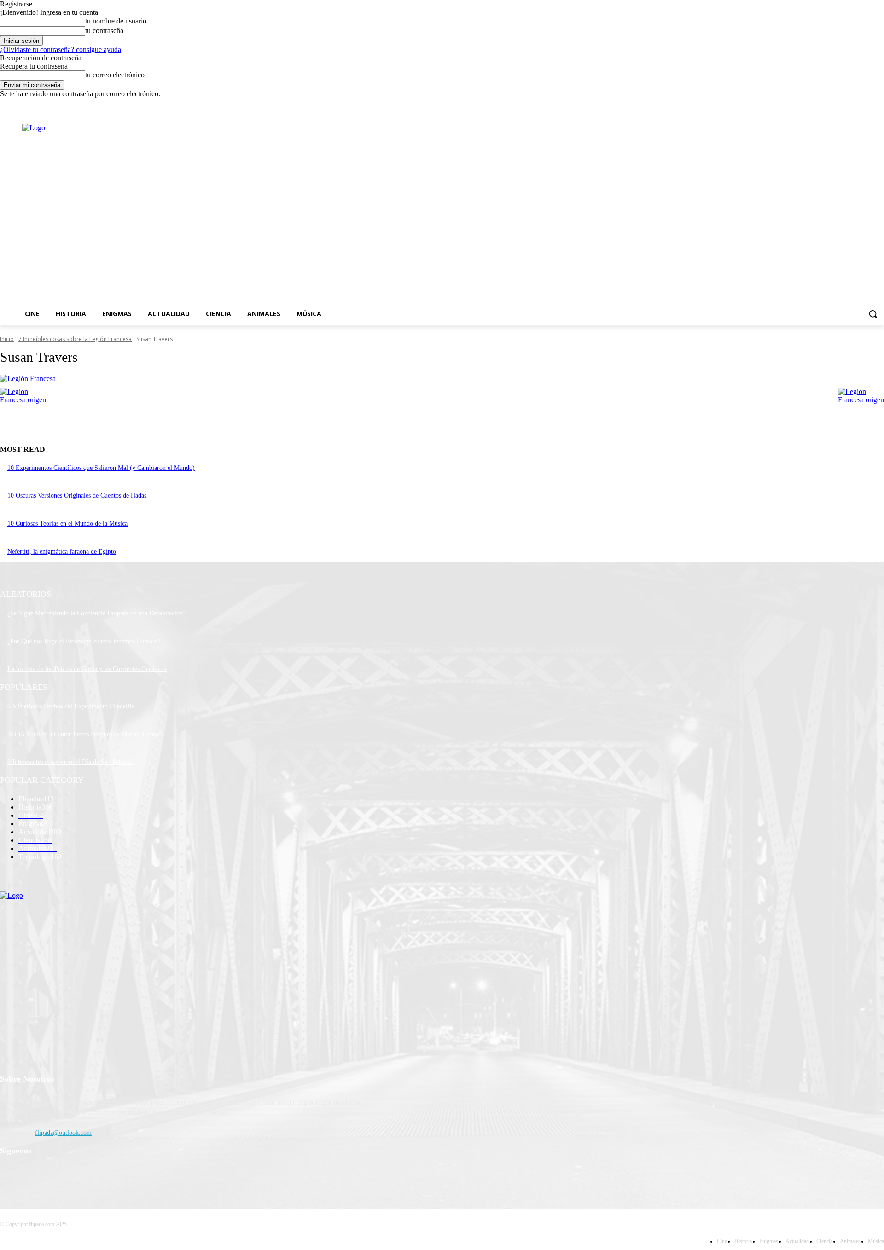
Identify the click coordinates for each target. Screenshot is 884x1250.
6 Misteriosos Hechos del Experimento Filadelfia (70, 706)
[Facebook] (827, 104)
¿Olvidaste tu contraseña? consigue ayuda (60, 49)
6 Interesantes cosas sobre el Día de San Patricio (70, 761)
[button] (873, 314)
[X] (853, 104)
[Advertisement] (488, 210)
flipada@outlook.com (63, 1132)
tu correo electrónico (115, 75)
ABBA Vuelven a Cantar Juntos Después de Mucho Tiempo (84, 734)
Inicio (7, 339)
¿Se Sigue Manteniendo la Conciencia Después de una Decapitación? (96, 613)
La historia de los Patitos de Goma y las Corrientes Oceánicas (87, 669)
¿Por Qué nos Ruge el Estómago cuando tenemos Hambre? (83, 641)
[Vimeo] (866, 104)
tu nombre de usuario (115, 21)
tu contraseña (104, 31)
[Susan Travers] (442, 379)
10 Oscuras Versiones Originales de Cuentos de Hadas (76, 495)
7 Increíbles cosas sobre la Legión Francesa (75, 339)
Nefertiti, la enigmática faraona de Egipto (61, 551)
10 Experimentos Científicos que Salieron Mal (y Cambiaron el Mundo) (101, 467)
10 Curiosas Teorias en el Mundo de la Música (67, 523)
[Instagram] (840, 104)
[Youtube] (878, 104)
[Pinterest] (56, 1174)
